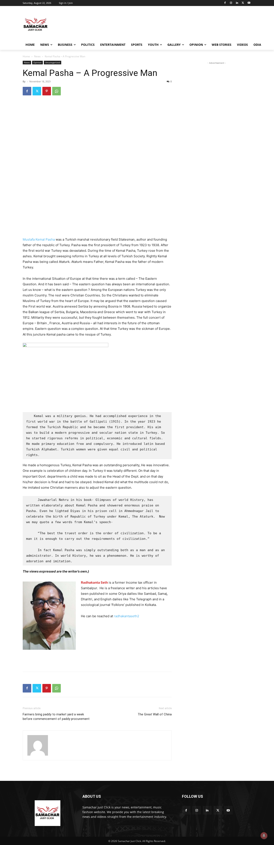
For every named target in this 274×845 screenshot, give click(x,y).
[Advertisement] (169, 24)
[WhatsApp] (56, 91)
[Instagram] (231, 3)
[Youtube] (248, 3)
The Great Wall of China (155, 714)
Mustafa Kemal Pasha (39, 239)
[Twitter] (242, 3)
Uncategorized (52, 62)
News (37, 56)
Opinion (37, 62)
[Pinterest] (46, 91)
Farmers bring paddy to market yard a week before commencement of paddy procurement (56, 716)
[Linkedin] (237, 3)
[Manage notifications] (264, 835)
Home (26, 56)
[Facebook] (225, 3)
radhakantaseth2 (126, 616)
